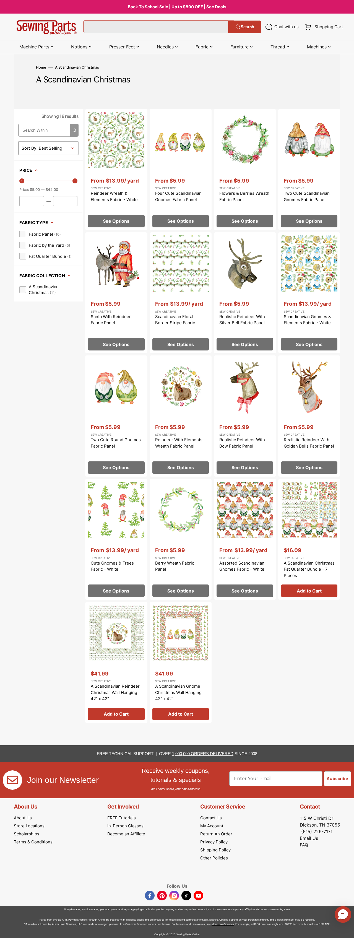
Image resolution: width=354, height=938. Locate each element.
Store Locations (29, 825)
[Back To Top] (345, 929)
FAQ (304, 845)
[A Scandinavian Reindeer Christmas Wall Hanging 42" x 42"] (116, 662)
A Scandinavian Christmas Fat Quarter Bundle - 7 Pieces (309, 569)
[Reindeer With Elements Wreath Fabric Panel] (181, 416)
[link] (40, 234)
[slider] (21, 180)
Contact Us (211, 817)
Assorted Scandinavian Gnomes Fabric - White (241, 566)
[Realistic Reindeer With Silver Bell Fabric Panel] (245, 293)
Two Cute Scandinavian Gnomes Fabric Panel (307, 196)
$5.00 (35, 189)
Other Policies (214, 858)
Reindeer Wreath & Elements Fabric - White (114, 196)
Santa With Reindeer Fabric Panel (111, 320)
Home (41, 67)
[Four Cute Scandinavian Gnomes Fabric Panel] (181, 169)
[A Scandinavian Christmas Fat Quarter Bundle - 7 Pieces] (309, 539)
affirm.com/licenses (223, 924)
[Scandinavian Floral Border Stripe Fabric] (181, 293)
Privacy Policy (214, 842)
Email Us (309, 838)
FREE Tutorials (121, 817)
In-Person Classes (125, 825)
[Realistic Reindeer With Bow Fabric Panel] (245, 416)
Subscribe (337, 778)
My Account (211, 825)
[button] (323, 27)
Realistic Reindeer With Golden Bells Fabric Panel (309, 443)
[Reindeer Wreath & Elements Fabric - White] (116, 169)
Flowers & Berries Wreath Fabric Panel (244, 196)
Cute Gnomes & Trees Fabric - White (112, 566)
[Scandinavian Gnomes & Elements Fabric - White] (309, 293)
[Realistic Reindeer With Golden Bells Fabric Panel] (309, 416)
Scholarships (26, 833)
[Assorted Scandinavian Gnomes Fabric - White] (245, 539)
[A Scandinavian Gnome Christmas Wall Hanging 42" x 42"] (181, 662)
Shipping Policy (215, 850)
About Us (23, 817)
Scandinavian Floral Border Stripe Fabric (175, 320)
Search (247, 26)
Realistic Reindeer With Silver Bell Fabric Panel (242, 320)
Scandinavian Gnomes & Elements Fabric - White (307, 320)
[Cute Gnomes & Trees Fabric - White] (116, 539)
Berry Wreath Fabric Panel (174, 566)
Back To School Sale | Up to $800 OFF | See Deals (177, 6)
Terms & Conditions (33, 842)
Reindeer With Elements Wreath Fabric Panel (178, 443)
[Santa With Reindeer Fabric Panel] (116, 293)
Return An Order (216, 833)
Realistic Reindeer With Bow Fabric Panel (242, 443)
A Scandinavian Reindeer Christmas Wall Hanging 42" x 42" (115, 692)
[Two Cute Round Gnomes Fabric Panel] (116, 416)
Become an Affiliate (126, 833)
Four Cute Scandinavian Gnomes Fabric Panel (178, 196)
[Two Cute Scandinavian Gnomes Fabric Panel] (309, 169)
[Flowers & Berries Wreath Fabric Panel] (245, 169)
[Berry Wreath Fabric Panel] (181, 539)
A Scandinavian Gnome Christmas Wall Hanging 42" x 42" (178, 692)
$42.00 (52, 189)
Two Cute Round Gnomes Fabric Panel (116, 443)
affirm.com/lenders (207, 919)
